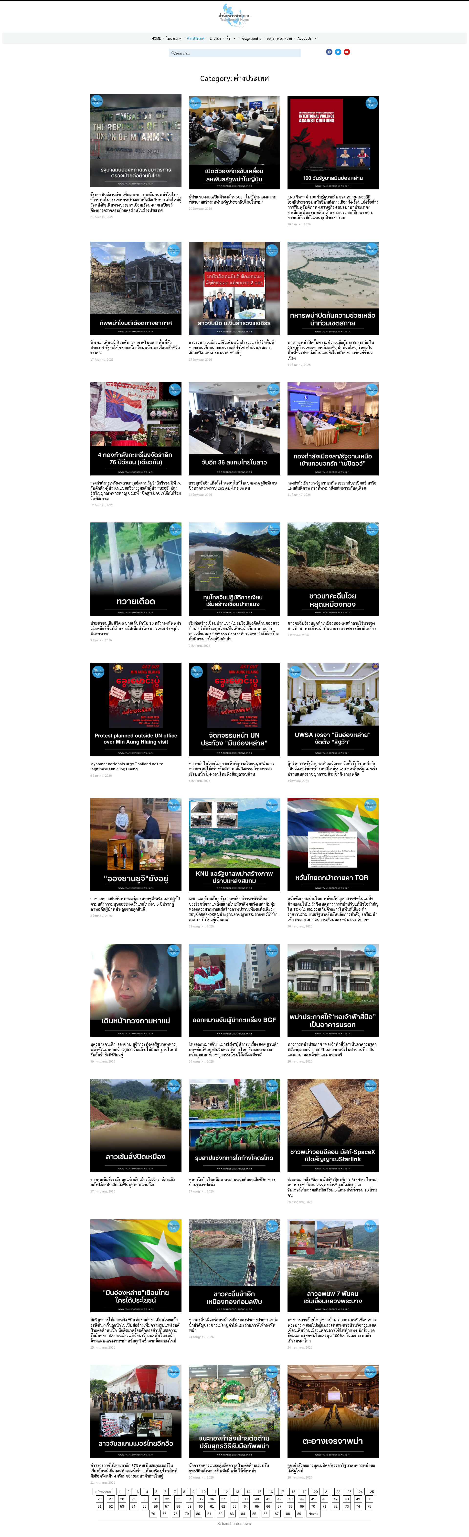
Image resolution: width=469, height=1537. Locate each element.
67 (280, 1505)
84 (244, 1513)
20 (317, 1491)
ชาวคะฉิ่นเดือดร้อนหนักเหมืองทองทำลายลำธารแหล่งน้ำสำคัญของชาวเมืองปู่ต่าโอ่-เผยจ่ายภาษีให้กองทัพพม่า (233, 1325)
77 (165, 1513)
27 (112, 1498)
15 (260, 1491)
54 (134, 1505)
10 (205, 1491)
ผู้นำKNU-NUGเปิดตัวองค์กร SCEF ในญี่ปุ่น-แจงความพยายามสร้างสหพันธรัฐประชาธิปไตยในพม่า (232, 199)
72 (336, 1505)
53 (123, 1505)
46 (325, 1498)
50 (370, 1498)
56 (157, 1505)
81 (210, 1513)
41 (269, 1498)
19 (305, 1491)
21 (328, 1491)
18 (294, 1491)
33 (179, 1498)
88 (289, 1513)
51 (100, 1505)
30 (145, 1498)
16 (272, 1491)
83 (233, 1513)
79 (188, 1513)
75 (370, 1505)
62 (224, 1505)
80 (199, 1513)
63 (235, 1505)
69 (303, 1505)
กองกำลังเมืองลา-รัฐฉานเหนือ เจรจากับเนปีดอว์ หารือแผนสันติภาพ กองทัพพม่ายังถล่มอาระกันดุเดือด (332, 485)
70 (314, 1505)
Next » (314, 1514)
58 (179, 1505)
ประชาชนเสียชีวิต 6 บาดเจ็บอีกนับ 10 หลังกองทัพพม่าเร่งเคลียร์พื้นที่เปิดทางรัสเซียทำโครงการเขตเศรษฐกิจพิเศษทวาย (135, 628)
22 (339, 1491)
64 (247, 1505)
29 (134, 1498)
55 (145, 1505)
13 (238, 1491)
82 (221, 1513)
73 (348, 1505)
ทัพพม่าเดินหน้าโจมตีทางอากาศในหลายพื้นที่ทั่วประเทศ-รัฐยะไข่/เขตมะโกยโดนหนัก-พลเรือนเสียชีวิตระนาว (135, 348)
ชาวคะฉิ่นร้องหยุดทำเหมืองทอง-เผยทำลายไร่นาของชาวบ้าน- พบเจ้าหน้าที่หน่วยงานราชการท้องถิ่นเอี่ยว (332, 626)
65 (258, 1505)
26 (100, 1498)
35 (202, 1498)
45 (314, 1498)
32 (168, 1498)
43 (291, 1498)
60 (202, 1505)
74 (359, 1505)
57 (168, 1505)
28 (123, 1498)
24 (362, 1491)
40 (258, 1498)
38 (235, 1498)
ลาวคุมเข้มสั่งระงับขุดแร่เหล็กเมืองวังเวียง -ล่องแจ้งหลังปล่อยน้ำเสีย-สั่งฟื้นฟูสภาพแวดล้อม (132, 1182)
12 (227, 1491)
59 (190, 1505)
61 (213, 1505)
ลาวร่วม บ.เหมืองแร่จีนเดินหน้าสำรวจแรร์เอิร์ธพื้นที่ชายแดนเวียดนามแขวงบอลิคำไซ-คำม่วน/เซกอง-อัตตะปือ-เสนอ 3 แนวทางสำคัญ (231, 348)
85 (255, 1513)
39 (247, 1498)
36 (213, 1498)
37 (224, 1498)
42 (280, 1498)
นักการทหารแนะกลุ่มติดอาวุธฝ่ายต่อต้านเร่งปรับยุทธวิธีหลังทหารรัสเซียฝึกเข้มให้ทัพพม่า (229, 1468)
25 (373, 1491)
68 (291, 1505)
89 (300, 1513)
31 (157, 1498)
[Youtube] (347, 52)
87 (278, 1513)
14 (249, 1491)
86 (266, 1513)
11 (216, 1491)
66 (269, 1505)
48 (348, 1498)
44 (303, 1498)
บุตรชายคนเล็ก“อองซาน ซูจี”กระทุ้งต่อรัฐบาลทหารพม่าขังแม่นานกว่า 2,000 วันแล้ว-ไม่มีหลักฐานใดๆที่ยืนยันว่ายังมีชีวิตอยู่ (133, 1049)
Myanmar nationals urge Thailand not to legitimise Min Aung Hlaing (126, 766)
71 (325, 1505)
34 (190, 1498)
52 (112, 1505)
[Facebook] (329, 52)
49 (359, 1498)
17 (283, 1491)
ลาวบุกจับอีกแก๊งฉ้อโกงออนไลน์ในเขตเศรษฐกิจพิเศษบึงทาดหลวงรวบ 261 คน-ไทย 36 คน (233, 485)
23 (350, 1491)
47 (336, 1498)
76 (154, 1513)
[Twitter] (338, 52)
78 (176, 1513)
